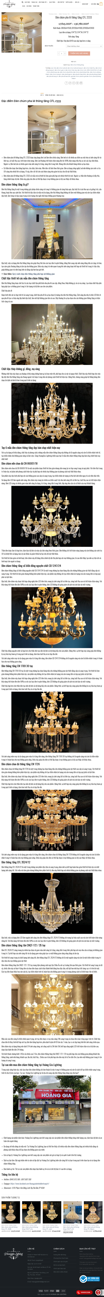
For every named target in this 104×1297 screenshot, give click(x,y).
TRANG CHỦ (34, 2)
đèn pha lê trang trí (52, 76)
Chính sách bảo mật (60, 1268)
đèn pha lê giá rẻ (67, 74)
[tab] (42, 95)
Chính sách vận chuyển (61, 1261)
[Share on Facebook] (66, 83)
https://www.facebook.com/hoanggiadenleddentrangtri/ (29, 1183)
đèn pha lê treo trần (64, 76)
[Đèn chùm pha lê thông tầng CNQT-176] (72, 1212)
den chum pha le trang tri (75, 68)
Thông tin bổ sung (50, 95)
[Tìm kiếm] (22, 2)
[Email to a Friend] (73, 83)
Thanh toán (36, 6)
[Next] (102, 1219)
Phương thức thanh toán (61, 1258)
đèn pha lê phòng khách (94, 74)
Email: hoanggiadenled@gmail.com (38, 1281)
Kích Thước (49, 46)
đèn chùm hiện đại (71, 70)
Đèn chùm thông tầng (90, 14)
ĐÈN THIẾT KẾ (61, 2)
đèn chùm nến (81, 70)
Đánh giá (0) (60, 95)
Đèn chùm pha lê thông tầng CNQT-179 (30, 1228)
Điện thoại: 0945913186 (35, 1278)
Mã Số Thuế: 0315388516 (35, 1260)
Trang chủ (53, 14)
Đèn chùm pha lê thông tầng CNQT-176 (71, 1228)
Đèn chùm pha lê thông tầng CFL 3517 (50, 1228)
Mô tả (42, 95)
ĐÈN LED (77, 2)
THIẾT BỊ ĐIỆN (69, 2)
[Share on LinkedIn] (81, 83)
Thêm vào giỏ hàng (79, 53)
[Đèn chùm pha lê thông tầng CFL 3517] (52, 1212)
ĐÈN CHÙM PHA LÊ (93, 70)
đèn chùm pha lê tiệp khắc (81, 72)
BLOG (23, 6)
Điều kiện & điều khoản (61, 1272)
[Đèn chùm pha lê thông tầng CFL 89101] (93, 1212)
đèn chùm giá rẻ (60, 70)
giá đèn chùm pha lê (77, 76)
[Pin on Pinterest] (77, 83)
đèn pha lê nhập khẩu (79, 74)
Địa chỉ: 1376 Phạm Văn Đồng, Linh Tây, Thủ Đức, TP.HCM (38, 1274)
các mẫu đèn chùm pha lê (59, 68)
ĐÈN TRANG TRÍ (42, 2)
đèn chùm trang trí (55, 74)
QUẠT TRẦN (52, 2)
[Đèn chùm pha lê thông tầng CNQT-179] (31, 1212)
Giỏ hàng (29, 6)
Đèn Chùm (75, 14)
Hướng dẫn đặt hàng (60, 1254)
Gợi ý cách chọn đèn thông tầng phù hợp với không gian (33, 273)
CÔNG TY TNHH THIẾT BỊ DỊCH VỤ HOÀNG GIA (38, 1256)
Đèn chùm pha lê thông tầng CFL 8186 (9, 1228)
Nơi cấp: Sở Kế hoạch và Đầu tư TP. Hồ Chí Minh (39, 1268)
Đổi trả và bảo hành (59, 1265)
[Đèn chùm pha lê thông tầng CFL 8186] (11, 1212)
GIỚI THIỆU (27, 2)
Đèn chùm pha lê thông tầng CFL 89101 (92, 1228)
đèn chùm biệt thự (89, 68)
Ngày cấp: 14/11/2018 (34, 1263)
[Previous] (1, 1219)
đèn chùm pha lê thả (66, 72)
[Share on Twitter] (70, 83)
